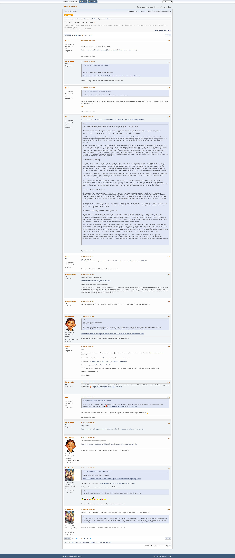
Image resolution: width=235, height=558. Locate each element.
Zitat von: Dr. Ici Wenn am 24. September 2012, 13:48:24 (98, 91)
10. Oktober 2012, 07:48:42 (87, 116)
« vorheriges (159, 30)
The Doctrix (69, 468)
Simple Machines (78, 556)
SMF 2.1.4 (64, 556)
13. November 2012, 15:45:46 (88, 509)
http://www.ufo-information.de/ (102, 365)
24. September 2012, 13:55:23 (88, 87)
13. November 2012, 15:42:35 (88, 468)
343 (89, 35)
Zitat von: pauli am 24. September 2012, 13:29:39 (96, 65)
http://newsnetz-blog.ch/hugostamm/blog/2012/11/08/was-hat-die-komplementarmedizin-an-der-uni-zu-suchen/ (113, 429)
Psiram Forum (70, 6)
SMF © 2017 (70, 556)
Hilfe (155, 556)
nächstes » (167, 30)
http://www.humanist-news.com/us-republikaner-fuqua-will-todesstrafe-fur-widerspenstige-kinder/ (109, 444)
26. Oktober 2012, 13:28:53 (87, 301)
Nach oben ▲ (169, 556)
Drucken (168, 35)
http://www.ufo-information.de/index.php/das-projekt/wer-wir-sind (108, 361)
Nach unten (67, 35)
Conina (67, 256)
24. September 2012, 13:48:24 (88, 61)
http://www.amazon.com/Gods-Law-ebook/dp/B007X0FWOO (117, 483)
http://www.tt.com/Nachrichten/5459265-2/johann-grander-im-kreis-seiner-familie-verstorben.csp (109, 50)
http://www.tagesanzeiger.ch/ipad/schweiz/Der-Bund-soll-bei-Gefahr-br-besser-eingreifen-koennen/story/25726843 (114, 261)
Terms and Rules (161, 556)
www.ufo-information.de (157, 353)
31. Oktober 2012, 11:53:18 (87, 346)
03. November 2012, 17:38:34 (88, 382)
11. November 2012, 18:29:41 (88, 422)
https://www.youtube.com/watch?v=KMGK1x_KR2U (107, 387)
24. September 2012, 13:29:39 (88, 40)
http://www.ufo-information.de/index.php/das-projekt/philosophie (112, 358)
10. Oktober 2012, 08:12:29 (87, 256)
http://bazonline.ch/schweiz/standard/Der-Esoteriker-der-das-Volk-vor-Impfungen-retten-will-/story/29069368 (112, 119)
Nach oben (67, 538)
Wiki (136, 11)
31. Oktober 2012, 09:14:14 (87, 316)
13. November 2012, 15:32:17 (88, 437)
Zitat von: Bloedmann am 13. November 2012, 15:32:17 (98, 471)
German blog (142, 11)
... (86, 35)
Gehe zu (146, 545)
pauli (67, 40)
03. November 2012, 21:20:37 (88, 397)
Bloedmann (69, 316)
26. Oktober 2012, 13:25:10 (87, 274)
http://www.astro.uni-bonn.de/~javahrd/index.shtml (96, 281)
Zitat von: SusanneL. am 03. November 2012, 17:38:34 (97, 400)
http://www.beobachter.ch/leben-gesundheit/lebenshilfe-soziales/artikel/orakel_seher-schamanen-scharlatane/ (112, 334)
